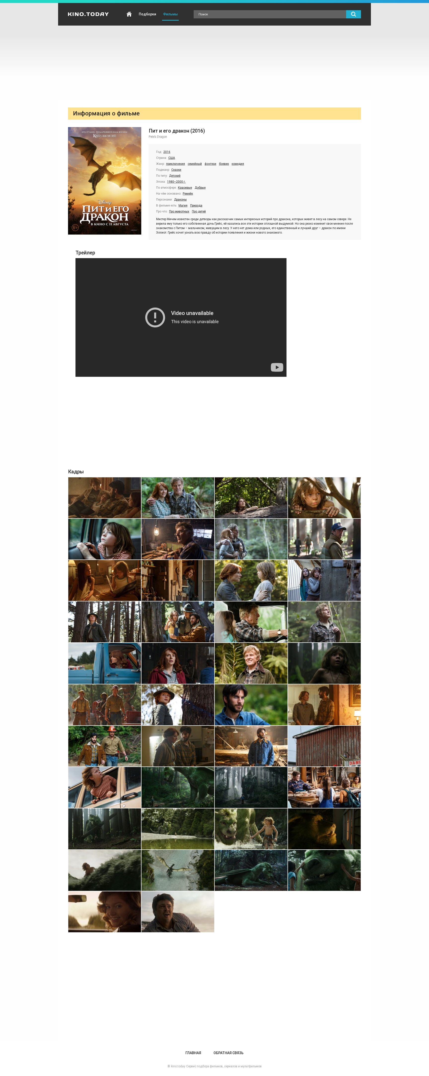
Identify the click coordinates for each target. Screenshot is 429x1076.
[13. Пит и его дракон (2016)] (104, 621)
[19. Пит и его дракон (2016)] (251, 663)
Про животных (179, 211)
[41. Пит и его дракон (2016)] (104, 911)
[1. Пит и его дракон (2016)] (104, 497)
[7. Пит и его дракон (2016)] (251, 539)
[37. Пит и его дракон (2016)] (104, 870)
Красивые (185, 187)
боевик (224, 164)
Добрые (200, 187)
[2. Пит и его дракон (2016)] (178, 497)
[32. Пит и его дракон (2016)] (324, 787)
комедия (238, 164)
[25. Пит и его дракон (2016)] (104, 746)
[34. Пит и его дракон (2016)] (178, 828)
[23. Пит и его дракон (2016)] (251, 704)
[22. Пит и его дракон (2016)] (178, 704)
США (171, 158)
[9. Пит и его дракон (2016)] (104, 580)
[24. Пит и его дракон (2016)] (324, 704)
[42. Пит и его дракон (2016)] (178, 911)
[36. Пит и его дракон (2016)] (324, 828)
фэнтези (210, 164)
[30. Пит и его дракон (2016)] (178, 787)
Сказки (176, 170)
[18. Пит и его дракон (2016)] (178, 663)
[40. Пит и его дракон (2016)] (324, 870)
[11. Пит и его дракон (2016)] (251, 580)
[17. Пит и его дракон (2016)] (104, 663)
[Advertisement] (214, 63)
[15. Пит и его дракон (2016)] (251, 621)
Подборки (147, 14)
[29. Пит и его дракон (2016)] (104, 787)
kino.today (178, 1066)
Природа (196, 205)
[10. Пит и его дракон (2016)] (178, 580)
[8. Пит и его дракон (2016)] (324, 539)
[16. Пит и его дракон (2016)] (324, 621)
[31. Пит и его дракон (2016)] (251, 787)
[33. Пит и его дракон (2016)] (104, 828)
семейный (195, 164)
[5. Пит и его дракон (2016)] (104, 539)
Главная (129, 14)
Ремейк (188, 193)
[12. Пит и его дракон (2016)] (324, 580)
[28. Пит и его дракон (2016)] (324, 746)
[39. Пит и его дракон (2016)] (251, 870)
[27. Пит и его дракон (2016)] (251, 746)
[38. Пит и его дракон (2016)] (178, 870)
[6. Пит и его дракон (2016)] (178, 539)
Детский (174, 175)
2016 (166, 152)
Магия (183, 205)
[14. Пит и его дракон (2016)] (178, 621)
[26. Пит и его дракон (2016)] (178, 746)
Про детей (199, 211)
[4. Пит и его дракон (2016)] (324, 497)
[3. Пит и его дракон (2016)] (251, 497)
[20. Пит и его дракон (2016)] (324, 663)
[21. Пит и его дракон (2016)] (104, 704)
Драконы (180, 199)
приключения (175, 164)
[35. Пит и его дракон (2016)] (251, 828)
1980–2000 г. (176, 181)
